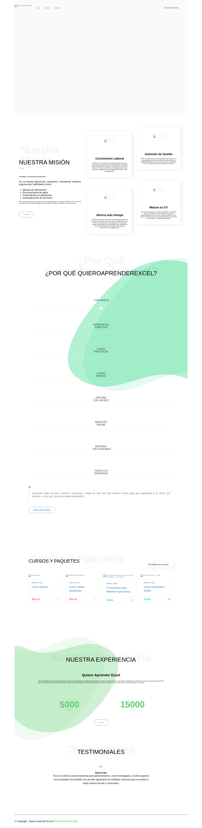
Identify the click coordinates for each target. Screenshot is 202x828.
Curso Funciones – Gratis (155, 589)
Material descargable (102, 447)
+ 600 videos (101, 300)
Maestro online (101, 423)
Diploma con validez (101, 399)
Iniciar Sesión (171, 7)
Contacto (57, 8)
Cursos (47, 8)
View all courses (41, 510)
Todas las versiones (101, 472)
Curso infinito (101, 374)
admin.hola (37, 582)
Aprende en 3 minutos (101, 326)
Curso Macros (40, 587)
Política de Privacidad (66, 821)
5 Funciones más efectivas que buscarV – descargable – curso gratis (119, 589)
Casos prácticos (101, 350)
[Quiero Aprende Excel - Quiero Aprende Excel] (23, 8)
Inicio (38, 8)
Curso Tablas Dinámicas (77, 589)
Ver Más (26, 214)
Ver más (101, 722)
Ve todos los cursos (158, 564)
